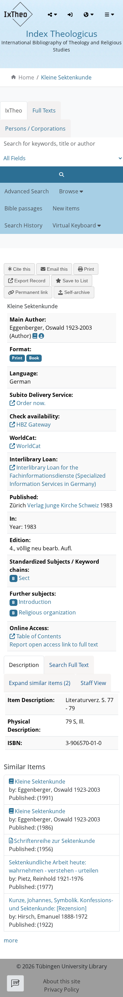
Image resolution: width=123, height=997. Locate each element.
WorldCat (28, 446)
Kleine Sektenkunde (66, 77)
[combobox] (61, 143)
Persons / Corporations (35, 128)
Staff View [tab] (93, 683)
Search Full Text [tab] (69, 665)
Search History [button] (23, 225)
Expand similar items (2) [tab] (39, 683)
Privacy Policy (61, 989)
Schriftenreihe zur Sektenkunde (54, 841)
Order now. (30, 403)
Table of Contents (38, 636)
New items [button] (66, 208)
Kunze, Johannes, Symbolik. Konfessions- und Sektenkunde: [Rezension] (61, 904)
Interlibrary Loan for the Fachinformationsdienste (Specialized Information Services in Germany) (58, 476)
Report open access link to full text (54, 644)
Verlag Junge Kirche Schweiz (63, 505)
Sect (24, 578)
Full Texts (44, 110)
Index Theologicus (61, 33)
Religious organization (47, 612)
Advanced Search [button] (26, 191)
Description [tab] (24, 665)
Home (26, 77)
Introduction (35, 602)
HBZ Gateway (33, 424)
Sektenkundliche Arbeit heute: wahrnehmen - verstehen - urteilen (53, 866)
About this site (61, 981)
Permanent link (31, 292)
